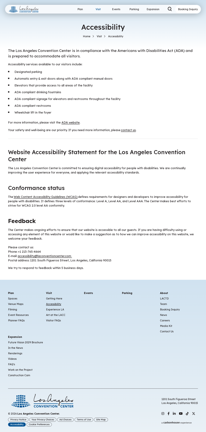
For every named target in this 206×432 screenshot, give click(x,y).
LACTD (164, 298)
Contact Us (166, 331)
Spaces (12, 298)
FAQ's (11, 364)
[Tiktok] (187, 413)
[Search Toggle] (169, 9)
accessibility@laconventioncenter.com (45, 256)
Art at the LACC (55, 315)
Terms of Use (84, 419)
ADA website (70, 122)
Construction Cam (19, 375)
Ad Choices (65, 419)
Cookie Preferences (39, 424)
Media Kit (166, 326)
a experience (176, 422)
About (164, 293)
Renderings (15, 353)
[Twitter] (193, 413)
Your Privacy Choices (43, 419)
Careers (165, 320)
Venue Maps (15, 304)
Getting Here (54, 298)
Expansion (153, 9)
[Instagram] (162, 413)
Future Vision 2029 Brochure (25, 342)
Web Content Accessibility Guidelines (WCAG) (46, 197)
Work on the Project (20, 369)
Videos (12, 358)
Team (163, 304)
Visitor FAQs (53, 320)
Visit (98, 9)
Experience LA (55, 309)
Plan (80, 9)
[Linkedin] (174, 413)
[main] (103, 135)
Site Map (101, 419)
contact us (128, 130)
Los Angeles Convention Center (25, 9)
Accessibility (53, 304)
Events (116, 9)
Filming (12, 309)
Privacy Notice (18, 419)
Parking (134, 9)
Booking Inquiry (188, 9)
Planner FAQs (16, 320)
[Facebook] (169, 413)
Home (86, 36)
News (163, 315)
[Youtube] (181, 413)
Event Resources (18, 315)
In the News (15, 347)
